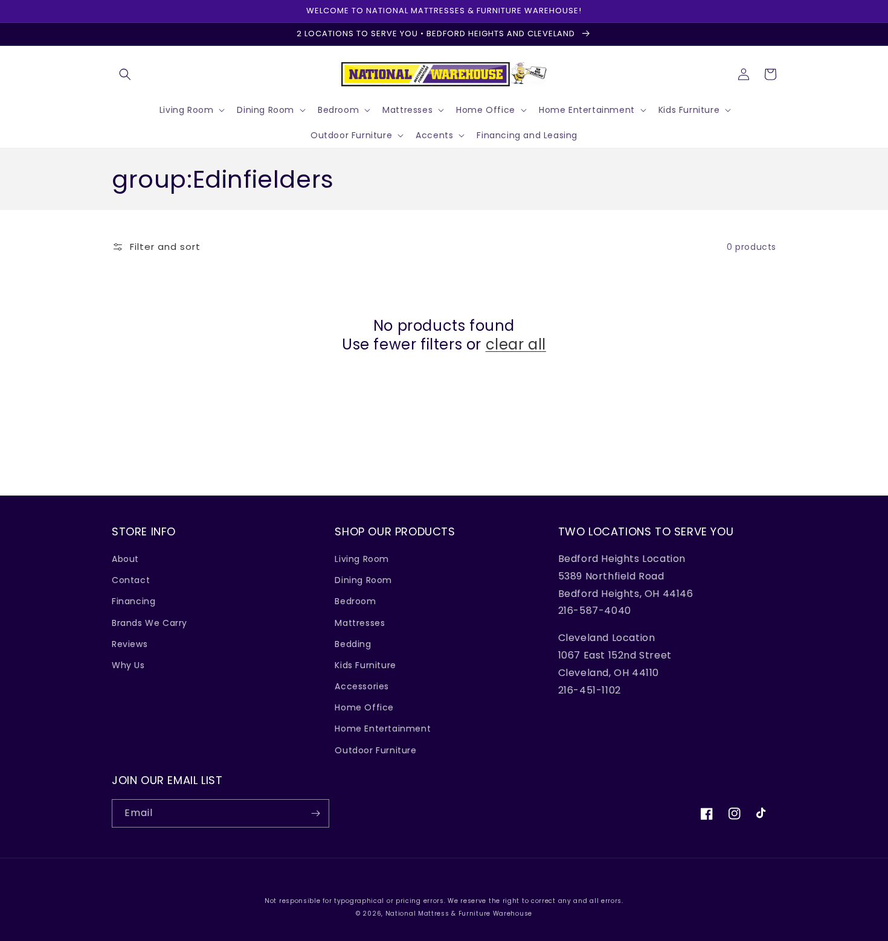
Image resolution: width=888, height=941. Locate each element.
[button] (125, 74)
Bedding (353, 644)
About (125, 559)
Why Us (128, 665)
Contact (131, 580)
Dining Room (363, 580)
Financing (133, 601)
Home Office (364, 707)
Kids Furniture (365, 665)
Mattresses (360, 623)
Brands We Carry (149, 623)
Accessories (362, 686)
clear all (516, 344)
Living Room (362, 559)
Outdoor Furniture (375, 750)
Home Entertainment (383, 728)
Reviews (129, 644)
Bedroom (355, 601)
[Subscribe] (315, 813)
